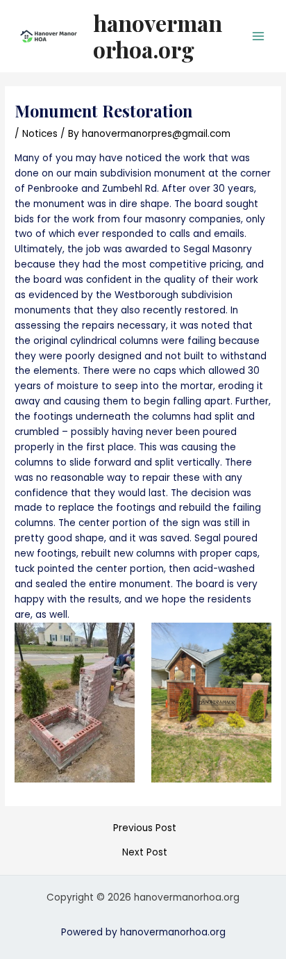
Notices (40, 133)
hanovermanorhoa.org (157, 36)
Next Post (144, 853)
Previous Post (144, 828)
